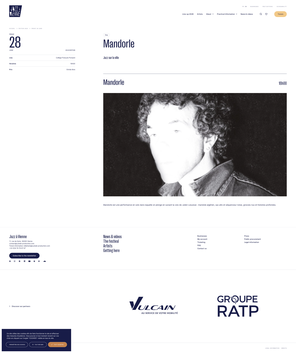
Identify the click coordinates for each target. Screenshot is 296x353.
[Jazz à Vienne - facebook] (10, 261)
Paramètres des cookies (17, 344)
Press (246, 236)
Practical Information (226, 14)
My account (202, 239)
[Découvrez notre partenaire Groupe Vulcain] (153, 306)
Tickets (280, 14)
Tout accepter (58, 344)
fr (243, 6)
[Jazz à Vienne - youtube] (29, 261)
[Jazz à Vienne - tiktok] (19, 261)
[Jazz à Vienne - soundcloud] (44, 261)
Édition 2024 (23, 28)
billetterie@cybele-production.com (37, 246)
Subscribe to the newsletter (24, 255)
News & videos (247, 14)
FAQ (199, 245)
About (208, 14)
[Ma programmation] (266, 14)
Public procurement (252, 239)
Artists (200, 14)
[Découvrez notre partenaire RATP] (237, 306)
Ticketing (201, 242)
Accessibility (282, 6)
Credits (284, 348)
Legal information (251, 242)
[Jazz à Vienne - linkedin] (24, 261)
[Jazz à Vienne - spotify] (34, 261)
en (246, 6)
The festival (111, 241)
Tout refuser (39, 344)
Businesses (254, 6)
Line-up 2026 (188, 14)
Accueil (12, 28)
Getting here (111, 250)
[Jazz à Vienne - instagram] (14, 261)
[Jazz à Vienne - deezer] (39, 261)
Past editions (268, 6)
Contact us (202, 248)
